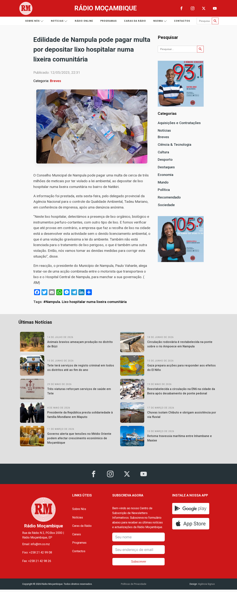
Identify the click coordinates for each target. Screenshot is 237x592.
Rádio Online (84, 21)
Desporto (165, 159)
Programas (108, 21)
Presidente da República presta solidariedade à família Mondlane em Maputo (80, 415)
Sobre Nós (79, 509)
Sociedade (166, 205)
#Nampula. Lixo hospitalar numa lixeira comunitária (85, 302)
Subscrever (138, 561)
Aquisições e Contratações (179, 123)
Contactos (182, 21)
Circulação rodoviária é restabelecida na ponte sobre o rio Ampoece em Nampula (179, 344)
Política (164, 190)
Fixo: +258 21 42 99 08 (37, 552)
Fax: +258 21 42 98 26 (36, 561)
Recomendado (169, 197)
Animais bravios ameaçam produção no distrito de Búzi (80, 344)
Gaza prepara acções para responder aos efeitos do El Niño (181, 368)
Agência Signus (206, 584)
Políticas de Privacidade (133, 584)
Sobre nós (32, 21)
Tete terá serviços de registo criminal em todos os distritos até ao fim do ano (80, 368)
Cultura (163, 152)
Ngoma (158, 21)
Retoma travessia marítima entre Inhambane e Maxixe (179, 438)
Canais (76, 534)
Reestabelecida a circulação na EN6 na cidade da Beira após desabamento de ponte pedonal (181, 391)
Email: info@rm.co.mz (36, 544)
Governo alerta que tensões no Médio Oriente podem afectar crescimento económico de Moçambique (79, 438)
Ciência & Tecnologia (174, 144)
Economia (165, 175)
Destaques (166, 167)
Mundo (163, 182)
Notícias (57, 21)
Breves (55, 81)
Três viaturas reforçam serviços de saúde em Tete (79, 391)
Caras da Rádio (135, 21)
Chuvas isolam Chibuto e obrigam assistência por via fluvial (181, 415)
